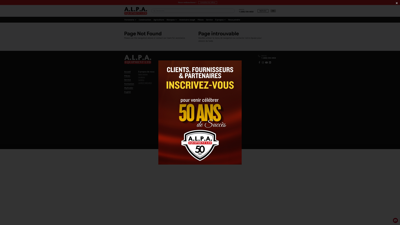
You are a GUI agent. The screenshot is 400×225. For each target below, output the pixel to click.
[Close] (396, 3)
